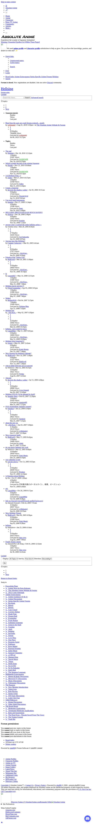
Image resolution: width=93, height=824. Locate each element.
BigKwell (11, 259)
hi (6, 274)
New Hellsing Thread (13, 513)
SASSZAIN (23, 159)
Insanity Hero (12, 396)
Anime (7, 18)
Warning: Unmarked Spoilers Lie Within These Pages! (20, 42)
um (6, 489)
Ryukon (22, 472)
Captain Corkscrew (15, 243)
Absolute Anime (11, 8)
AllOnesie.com (10, 818)
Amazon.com (10, 810)
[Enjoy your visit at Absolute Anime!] (18, 38)
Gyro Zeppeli (24, 390)
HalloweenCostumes (12, 812)
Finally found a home (13, 542)
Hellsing (7, 89)
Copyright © (5, 785)
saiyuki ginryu (13, 462)
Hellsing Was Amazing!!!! (14, 341)
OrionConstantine (14, 288)
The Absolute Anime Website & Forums (51, 125)
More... (8, 28)
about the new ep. (11, 423)
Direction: (38, 559)
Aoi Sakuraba (24, 237)
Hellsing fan (9, 310)
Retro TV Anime (11, 22)
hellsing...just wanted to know (16, 329)
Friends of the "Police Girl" (15, 257)
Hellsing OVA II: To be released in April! (20, 394)
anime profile (18, 48)
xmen (21, 443)
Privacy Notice (40, 785)
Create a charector (11, 188)
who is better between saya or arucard (18, 366)
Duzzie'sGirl (23, 196)
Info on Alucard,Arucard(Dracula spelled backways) (24, 501)
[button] (7, 109)
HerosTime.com (11, 814)
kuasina (10, 202)
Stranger (11, 153)
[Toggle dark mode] (6, 12)
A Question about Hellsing (14, 476)
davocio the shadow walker (17, 190)
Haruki (10, 165)
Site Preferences (8, 804)
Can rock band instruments (15, 200)
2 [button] (5, 107)
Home (7, 16)
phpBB (12, 748)
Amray (10, 343)
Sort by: (22, 559)
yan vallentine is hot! (12, 460)
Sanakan (11, 409)
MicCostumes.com (12, 816)
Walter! (8, 298)
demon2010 (12, 300)
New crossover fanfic (13, 435)
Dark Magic (23, 456)
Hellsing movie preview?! (14, 286)
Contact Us (29, 785)
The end (8, 151)
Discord (50, 83)
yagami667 (12, 276)
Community (9, 24)
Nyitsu (21, 374)
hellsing (8, 525)
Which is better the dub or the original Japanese (22, 163)
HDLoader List (10, 779)
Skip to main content (8, 2)
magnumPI (23, 402)
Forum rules (5, 92)
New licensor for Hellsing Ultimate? (18, 353)
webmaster (11, 125)
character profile (33, 48)
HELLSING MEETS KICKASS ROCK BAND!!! (24, 212)
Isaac (21, 208)
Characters (9, 20)
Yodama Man (24, 306)
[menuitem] (17, 61)
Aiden (10, 178)
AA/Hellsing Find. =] (13, 176)
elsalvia (10, 214)
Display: (6, 559)
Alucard (8, 378)
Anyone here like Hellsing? (15, 241)
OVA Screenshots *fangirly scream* (18, 407)
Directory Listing (11, 781)
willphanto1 (23, 431)
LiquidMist (12, 331)
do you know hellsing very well (16, 447)
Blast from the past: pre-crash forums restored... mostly (24, 123)
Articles (8, 26)
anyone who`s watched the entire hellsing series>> (23, 225)
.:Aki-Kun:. (23, 253)
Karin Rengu (23, 349)
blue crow (22, 538)
